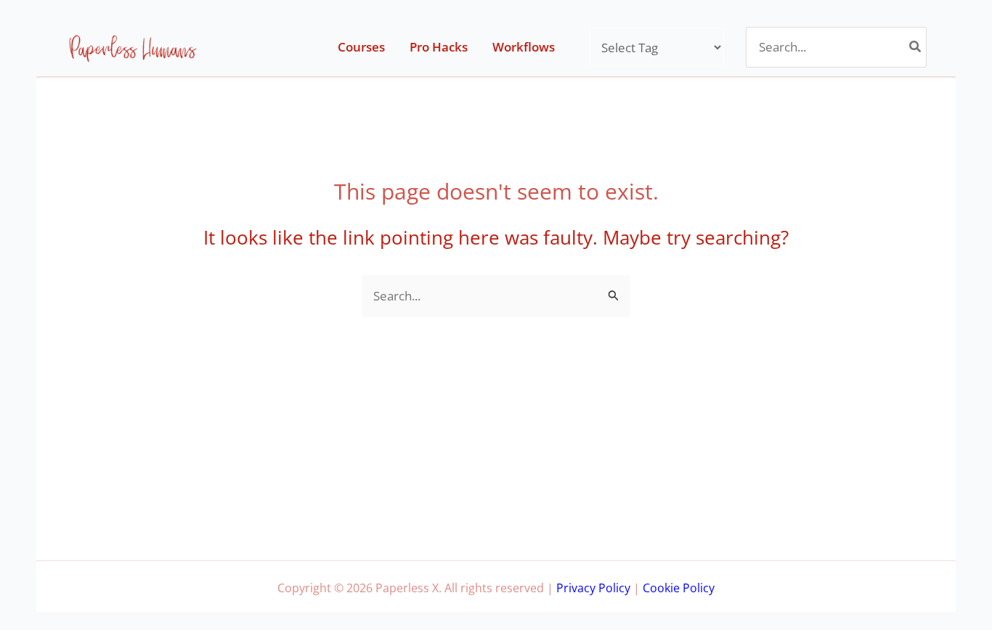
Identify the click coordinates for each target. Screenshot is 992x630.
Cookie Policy (679, 588)
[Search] (915, 47)
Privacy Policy (593, 588)
